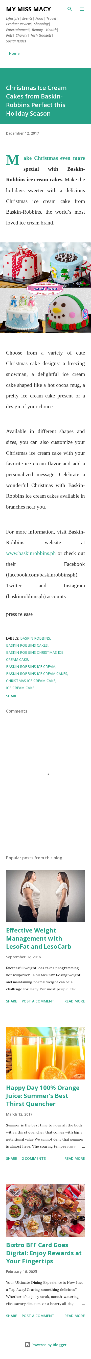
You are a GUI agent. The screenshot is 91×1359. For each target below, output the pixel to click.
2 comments (34, 1158)
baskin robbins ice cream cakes (36, 673)
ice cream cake (20, 687)
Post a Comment (38, 1001)
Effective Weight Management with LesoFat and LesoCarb (38, 938)
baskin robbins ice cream (30, 666)
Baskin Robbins (35, 638)
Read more (74, 1001)
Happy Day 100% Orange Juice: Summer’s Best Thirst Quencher (43, 1095)
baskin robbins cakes (27, 645)
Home (14, 53)
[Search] (70, 9)
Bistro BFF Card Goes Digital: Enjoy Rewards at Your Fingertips (44, 1253)
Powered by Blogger (48, 1344)
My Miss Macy (28, 9)
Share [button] (11, 695)
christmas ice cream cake (30, 680)
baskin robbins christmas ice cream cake (34, 656)
